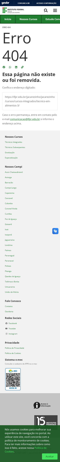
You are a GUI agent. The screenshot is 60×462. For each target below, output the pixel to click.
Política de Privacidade (14, 348)
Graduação (9, 152)
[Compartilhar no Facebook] (4, 67)
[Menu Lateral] (55, 10)
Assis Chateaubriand (14, 172)
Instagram (13, 333)
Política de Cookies (13, 353)
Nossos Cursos (28, 19)
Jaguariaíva (9, 240)
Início (7, 19)
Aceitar (50, 456)
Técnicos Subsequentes (15, 147)
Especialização (11, 157)
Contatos (9, 306)
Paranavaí (9, 260)
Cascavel (9, 198)
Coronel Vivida (11, 208)
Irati (6, 229)
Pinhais (8, 266)
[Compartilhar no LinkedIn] (16, 67)
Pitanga (8, 271)
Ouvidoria (9, 311)
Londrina (8, 245)
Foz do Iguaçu (11, 219)
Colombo (9, 203)
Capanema (9, 193)
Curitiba (8, 214)
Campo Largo (10, 187)
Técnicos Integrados (13, 142)
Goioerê (8, 224)
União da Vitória (12, 292)
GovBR (5, 3)
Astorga (8, 177)
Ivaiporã (8, 234)
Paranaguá (9, 255)
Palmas (8, 250)
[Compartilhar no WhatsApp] (10, 67)
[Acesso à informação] (43, 405)
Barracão (9, 182)
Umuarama (10, 287)
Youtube (12, 328)
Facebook (13, 323)
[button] (22, 67)
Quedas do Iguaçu (12, 276)
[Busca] (46, 10)
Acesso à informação (46, 3)
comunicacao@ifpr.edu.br (25, 119)
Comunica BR (24, 3)
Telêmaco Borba (12, 281)
